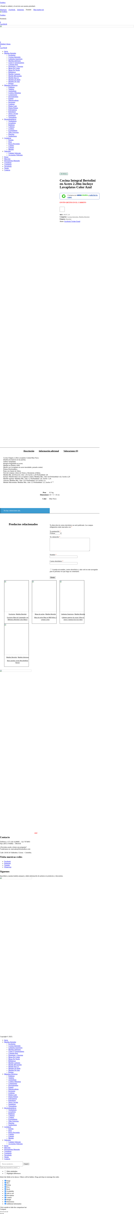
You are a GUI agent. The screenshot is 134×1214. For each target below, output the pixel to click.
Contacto (7, 170)
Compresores (12, 95)
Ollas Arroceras (13, 132)
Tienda (6, 168)
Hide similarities (11, 1171)
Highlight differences (13, 1173)
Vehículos (7, 151)
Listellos (11, 145)
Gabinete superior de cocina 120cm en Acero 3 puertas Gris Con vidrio (73, 618)
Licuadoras (12, 123)
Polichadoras (12, 110)
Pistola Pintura (13, 108)
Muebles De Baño (14, 80)
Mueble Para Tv (13, 78)
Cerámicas (7, 138)
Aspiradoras (12, 91)
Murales (11, 149)
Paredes (11, 140)
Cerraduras (7, 162)
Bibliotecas (12, 72)
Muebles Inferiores (14, 61)
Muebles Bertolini (10, 53)
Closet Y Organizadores (16, 63)
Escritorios (11, 55)
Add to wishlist (15, 611)
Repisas (11, 83)
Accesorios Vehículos (15, 155)
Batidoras (11, 125)
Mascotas (7, 159)
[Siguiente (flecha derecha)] (3, 1213)
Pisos (10, 142)
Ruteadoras (12, 112)
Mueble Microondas (15, 76)
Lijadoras (11, 104)
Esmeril (10, 98)
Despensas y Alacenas (15, 66)
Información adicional (49, 451)
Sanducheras (12, 136)
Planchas (11, 134)
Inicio (6, 51)
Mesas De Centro (14, 68)
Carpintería (8, 164)
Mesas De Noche (14, 70)
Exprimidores (12, 130)
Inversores (11, 102)
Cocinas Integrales (14, 57)
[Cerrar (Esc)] (1, 1211)
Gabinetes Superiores (15, 59)
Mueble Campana (14, 74)
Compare (62, 209)
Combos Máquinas (14, 93)
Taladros (11, 89)
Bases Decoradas (14, 144)
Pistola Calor (12, 106)
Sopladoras (12, 115)
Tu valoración (55, 537)
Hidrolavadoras (13, 100)
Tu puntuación (55, 531)
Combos (11, 129)
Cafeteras (11, 127)
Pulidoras (11, 87)
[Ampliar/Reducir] (7, 1211)
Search (26, 1164)
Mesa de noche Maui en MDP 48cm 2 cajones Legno (45, 618)
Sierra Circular (13, 113)
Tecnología (8, 166)
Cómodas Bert (13, 64)
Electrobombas (13, 96)
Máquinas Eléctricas (10, 85)
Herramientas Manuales (12, 161)
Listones (11, 147)
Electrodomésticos (10, 119)
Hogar (6, 157)
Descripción (29, 451)
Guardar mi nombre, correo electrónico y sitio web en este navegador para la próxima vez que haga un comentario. (74, 570)
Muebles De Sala (14, 81)
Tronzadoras (12, 117)
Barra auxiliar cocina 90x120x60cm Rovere (17, 662)
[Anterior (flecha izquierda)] (1, 1213)
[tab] (29, 450)
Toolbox (3, 2)
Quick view (25, 611)
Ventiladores (12, 121)
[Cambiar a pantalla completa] (5, 1211)
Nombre (53, 555)
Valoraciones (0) (71, 451)
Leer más (11, 611)
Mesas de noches (39, 614)
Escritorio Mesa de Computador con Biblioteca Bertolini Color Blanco (17, 618)
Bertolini (68, 219)
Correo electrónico (56, 561)
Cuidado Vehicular (14, 153)
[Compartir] (3, 1211)
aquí (35, 833)
